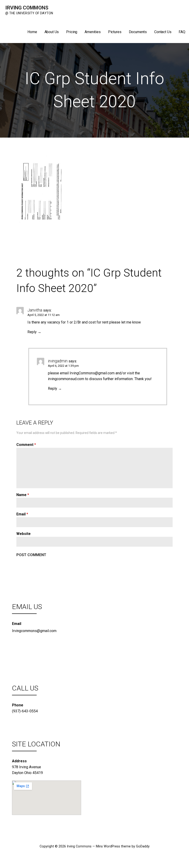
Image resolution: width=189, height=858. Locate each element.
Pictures (114, 32)
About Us (51, 32)
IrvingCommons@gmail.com (92, 373)
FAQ (182, 32)
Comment (26, 444)
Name (22, 495)
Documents (138, 32)
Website (23, 534)
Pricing (71, 32)
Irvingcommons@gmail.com (34, 631)
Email (22, 514)
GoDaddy (143, 846)
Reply (32, 332)
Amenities (93, 32)
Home (32, 32)
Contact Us (162, 32)
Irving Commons (26, 8)
